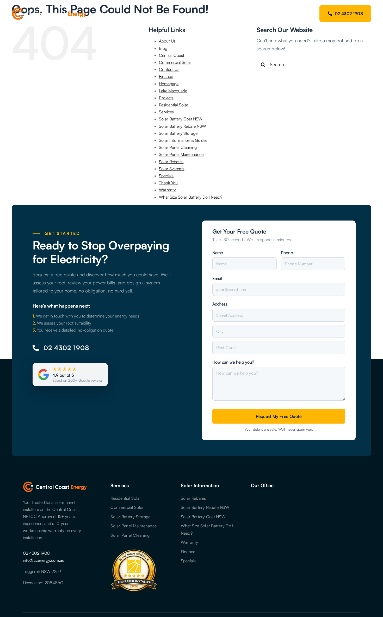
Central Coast (171, 55)
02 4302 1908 (36, 553)
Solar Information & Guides (183, 140)
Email (217, 278)
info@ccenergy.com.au (43, 560)
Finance (166, 76)
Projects (166, 97)
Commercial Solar (175, 62)
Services (166, 111)
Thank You (168, 182)
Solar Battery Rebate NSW (182, 126)
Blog (163, 48)
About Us (167, 41)
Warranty (167, 189)
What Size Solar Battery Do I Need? (190, 197)
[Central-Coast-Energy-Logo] (49, 10)
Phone (287, 252)
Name (217, 252)
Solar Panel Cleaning (178, 147)
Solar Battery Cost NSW (180, 118)
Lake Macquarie (173, 90)
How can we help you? (233, 362)
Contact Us (169, 69)
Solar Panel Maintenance (181, 154)
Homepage (168, 83)
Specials (166, 175)
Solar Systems (171, 168)
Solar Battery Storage (178, 133)
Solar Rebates (171, 161)
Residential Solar (173, 104)
